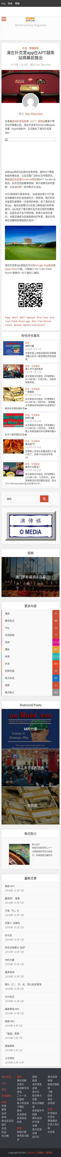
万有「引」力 (12, 910)
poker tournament (35, 325)
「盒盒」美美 (12, 1033)
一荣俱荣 (29, 391)
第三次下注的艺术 (34, 368)
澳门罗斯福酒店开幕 (30, 577)
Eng (3, 3)
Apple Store (11, 269)
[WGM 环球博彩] (30, 19)
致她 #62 (10, 1021)
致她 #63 (10, 886)
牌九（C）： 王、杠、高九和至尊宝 (23, 984)
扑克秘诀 (36, 366)
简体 (10, 3)
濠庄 (16, 186)
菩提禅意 (9, 1045)
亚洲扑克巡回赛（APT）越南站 (28, 121)
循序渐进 (9, 972)
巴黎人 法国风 (12, 923)
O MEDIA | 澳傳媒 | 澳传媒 (39, 1152)
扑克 (24, 48)
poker (18, 325)
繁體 (17, 3)
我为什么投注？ (33, 466)
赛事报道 (34, 48)
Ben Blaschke (43, 64)
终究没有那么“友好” (15, 947)
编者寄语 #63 (12, 1009)
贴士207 (36, 844)
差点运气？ (30, 444)
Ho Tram (43, 317)
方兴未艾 (9, 996)
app (8, 317)
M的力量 (29, 345)
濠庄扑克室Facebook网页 (23, 179)
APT (16, 317)
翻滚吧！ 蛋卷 (12, 898)
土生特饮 (9, 1058)
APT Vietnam (28, 317)
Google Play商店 (44, 265)
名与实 (8, 935)
